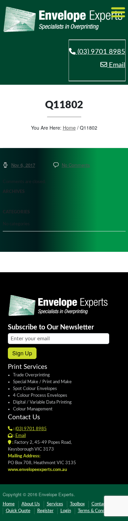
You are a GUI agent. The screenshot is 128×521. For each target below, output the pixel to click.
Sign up (22, 353)
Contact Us (102, 504)
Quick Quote (18, 511)
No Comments (76, 165)
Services (55, 504)
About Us (31, 504)
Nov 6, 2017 (23, 165)
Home (69, 127)
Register (45, 511)
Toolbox (77, 504)
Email (116, 65)
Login (65, 511)
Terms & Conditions (97, 511)
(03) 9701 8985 (100, 51)
